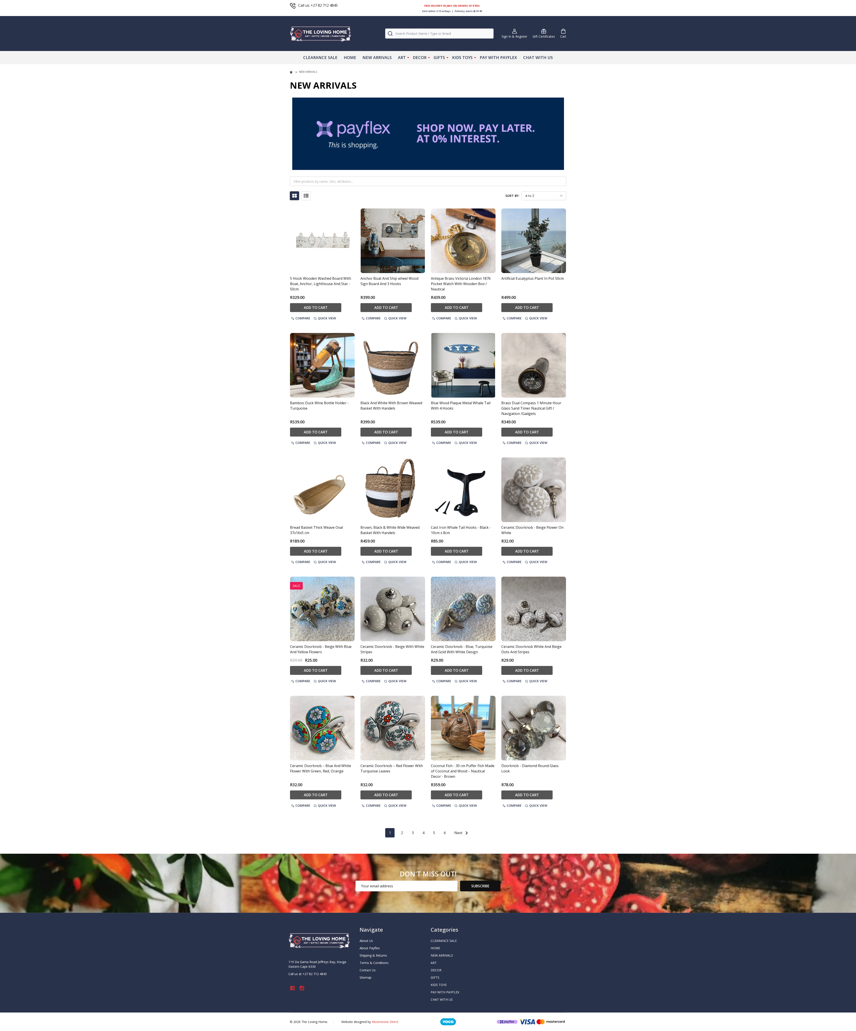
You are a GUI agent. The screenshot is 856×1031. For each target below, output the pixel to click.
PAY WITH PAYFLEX (498, 57)
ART (402, 57)
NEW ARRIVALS (377, 57)
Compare (302, 318)
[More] (408, 57)
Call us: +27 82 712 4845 (318, 5)
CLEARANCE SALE (320, 57)
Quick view (327, 318)
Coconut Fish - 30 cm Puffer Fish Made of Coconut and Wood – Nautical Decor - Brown (462, 771)
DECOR (419, 57)
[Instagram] (302, 988)
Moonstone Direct (385, 1022)
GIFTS (439, 57)
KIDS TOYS (462, 57)
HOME (350, 57)
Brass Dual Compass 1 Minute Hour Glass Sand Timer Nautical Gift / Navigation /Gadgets (531, 408)
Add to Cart (316, 307)
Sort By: (512, 196)
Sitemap (365, 977)
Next (458, 832)
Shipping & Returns (373, 955)
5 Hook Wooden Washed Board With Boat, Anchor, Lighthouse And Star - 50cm (320, 284)
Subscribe (480, 886)
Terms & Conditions (374, 963)
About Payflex (370, 948)
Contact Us (368, 970)
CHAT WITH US (538, 57)
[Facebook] (292, 988)
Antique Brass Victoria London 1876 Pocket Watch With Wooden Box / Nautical (461, 284)
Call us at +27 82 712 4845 (307, 974)
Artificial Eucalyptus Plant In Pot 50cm (532, 278)
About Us (366, 941)
